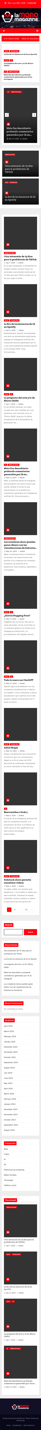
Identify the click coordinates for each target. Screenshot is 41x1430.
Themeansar (20, 1420)
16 (26, 909)
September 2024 (11, 1062)
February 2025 (10, 1036)
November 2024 (10, 1052)
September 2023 (11, 1125)
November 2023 (10, 1114)
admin (24, 139)
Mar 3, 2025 (11, 886)
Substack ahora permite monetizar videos (17, 881)
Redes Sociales (13, 71)
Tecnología (14, 51)
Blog (6, 51)
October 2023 (10, 1120)
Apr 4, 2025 (11, 330)
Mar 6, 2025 (11, 815)
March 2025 (9, 1031)
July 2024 (8, 1073)
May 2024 (8, 1083)
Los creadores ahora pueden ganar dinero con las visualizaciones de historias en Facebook (19, 546)
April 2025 (8, 1026)
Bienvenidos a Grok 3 (16, 812)
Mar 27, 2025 (14, 139)
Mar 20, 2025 (11, 551)
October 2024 (10, 1057)
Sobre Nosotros (29, 1425)
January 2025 (9, 1042)
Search (8, 925)
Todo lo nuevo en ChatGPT (18, 679)
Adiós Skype (11, 747)
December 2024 (10, 1047)
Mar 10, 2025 (11, 751)
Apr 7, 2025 (10, 263)
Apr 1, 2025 (10, 404)
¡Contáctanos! (17, 1425)
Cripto (6, 1154)
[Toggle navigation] (37, 31)
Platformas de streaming (14, 1170)
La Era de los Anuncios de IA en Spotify (20, 54)
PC (5, 1164)
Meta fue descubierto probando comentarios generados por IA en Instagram (18, 77)
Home (9, 1425)
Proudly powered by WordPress (13, 1418)
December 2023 (10, 1109)
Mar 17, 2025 (11, 619)
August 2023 (9, 1130)
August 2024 (9, 1068)
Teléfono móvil (10, 1185)
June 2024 (8, 1078)
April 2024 (8, 1088)
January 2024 (9, 1104)
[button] (34, 115)
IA (11, 60)
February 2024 (10, 1099)
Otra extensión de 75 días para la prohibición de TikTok (19, 168)
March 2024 (9, 1094)
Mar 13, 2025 (11, 683)
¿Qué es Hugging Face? (17, 615)
